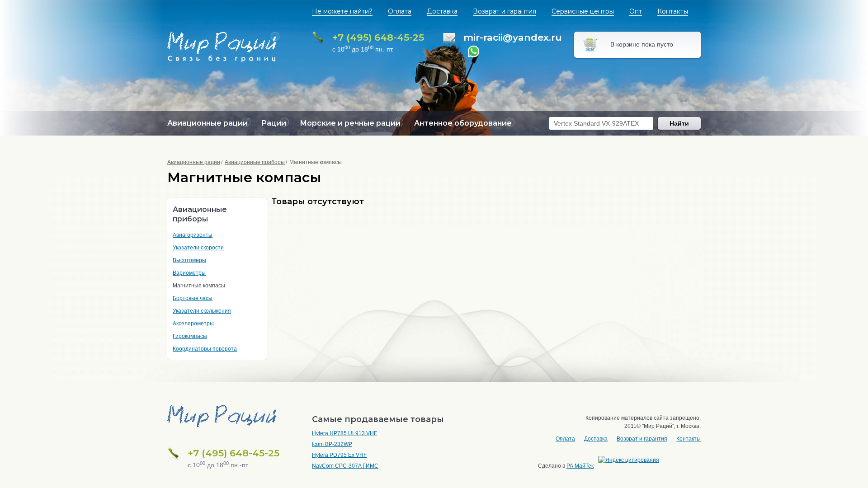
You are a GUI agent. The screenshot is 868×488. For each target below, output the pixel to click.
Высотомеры (189, 260)
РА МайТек (580, 466)
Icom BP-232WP (332, 444)
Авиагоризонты (192, 235)
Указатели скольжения (202, 311)
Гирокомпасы (190, 336)
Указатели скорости (198, 247)
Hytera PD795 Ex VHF (339, 455)
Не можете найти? (342, 11)
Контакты (672, 11)
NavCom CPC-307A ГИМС (345, 466)
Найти (679, 123)
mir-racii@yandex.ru (512, 37)
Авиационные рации (193, 162)
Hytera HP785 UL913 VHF (344, 433)
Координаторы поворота (205, 349)
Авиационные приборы (255, 162)
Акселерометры (193, 323)
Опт (635, 11)
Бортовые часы (192, 298)
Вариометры (189, 273)
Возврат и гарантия (504, 11)
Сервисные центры (583, 11)
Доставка (442, 11)
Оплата (399, 11)
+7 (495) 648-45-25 (378, 37)
